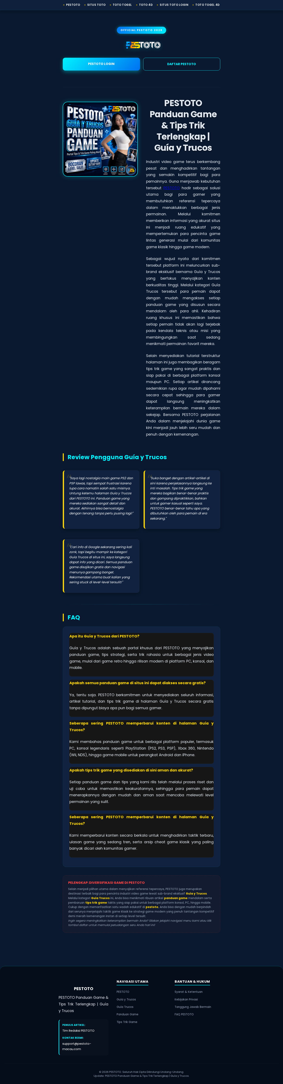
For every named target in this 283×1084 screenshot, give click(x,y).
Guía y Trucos (126, 999)
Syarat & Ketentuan (189, 992)
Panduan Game (127, 1014)
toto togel (122, 5)
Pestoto (73, 5)
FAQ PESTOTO (184, 1014)
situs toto (96, 5)
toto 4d (146, 5)
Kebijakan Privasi (186, 999)
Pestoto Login (101, 64)
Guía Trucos (125, 1007)
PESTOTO (171, 188)
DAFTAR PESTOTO (181, 64)
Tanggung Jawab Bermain (193, 1007)
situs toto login (174, 5)
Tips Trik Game (127, 1022)
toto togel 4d (207, 5)
